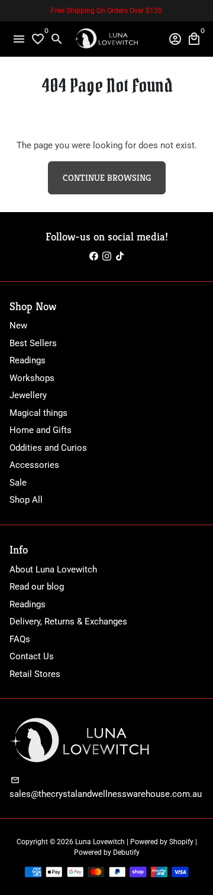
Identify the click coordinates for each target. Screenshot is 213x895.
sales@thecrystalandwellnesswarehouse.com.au (105, 787)
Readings (27, 360)
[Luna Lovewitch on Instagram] (106, 256)
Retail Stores (34, 674)
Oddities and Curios (48, 447)
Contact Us (31, 656)
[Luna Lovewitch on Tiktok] (119, 256)
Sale (18, 482)
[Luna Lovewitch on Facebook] (93, 256)
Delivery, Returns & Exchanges (68, 621)
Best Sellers (33, 343)
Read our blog (36, 586)
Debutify (126, 852)
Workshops (31, 378)
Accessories (34, 465)
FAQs (19, 639)
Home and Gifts (40, 430)
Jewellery (28, 395)
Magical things (38, 413)
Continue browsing (107, 177)
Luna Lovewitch (100, 842)
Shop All (26, 499)
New (18, 325)
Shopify (181, 842)
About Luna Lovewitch (53, 569)
